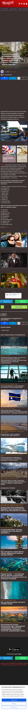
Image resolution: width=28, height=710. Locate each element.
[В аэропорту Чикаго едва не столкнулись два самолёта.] (14, 422)
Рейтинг (3, 164)
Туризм (4, 52)
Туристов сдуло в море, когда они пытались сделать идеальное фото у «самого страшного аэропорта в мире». (13, 482)
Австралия (16, 504)
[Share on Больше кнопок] (18, 78)
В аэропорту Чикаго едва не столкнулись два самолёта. (10, 434)
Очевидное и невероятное (10, 431)
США (23, 431)
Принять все (14, 700)
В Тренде (5, 8)
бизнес (6, 408)
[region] (14, 697)
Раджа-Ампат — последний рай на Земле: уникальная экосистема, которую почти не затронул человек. (14, 576)
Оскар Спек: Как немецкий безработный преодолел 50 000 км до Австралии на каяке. (14, 508)
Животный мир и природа (6, 572)
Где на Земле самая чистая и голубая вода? (13, 603)
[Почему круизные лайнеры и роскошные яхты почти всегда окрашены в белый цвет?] (14, 446)
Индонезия (18, 572)
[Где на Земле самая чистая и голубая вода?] (14, 590)
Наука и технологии (5, 504)
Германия (21, 504)
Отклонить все (14, 707)
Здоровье (3, 384)
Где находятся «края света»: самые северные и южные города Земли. (12, 553)
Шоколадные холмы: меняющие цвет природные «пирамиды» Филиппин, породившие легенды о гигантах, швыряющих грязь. (13, 628)
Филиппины (18, 622)
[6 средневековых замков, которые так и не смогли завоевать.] (14, 520)
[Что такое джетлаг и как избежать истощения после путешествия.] (14, 374)
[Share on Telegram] (13, 78)
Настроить (14, 703)
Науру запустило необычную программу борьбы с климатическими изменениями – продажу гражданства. (14, 411)
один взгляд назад (5, 505)
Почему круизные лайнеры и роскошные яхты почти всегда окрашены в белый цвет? (11, 459)
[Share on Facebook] (4, 78)
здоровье (11, 384)
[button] (19, 3)
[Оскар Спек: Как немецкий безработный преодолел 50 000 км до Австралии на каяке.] (14, 496)
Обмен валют (16, 663)
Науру (9, 408)
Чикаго (6, 432)
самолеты (19, 431)
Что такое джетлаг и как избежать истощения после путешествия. (12, 386)
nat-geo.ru (7, 227)
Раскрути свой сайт (6, 663)
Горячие (15, 8)
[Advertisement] (14, 26)
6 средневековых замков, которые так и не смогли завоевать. (11, 531)
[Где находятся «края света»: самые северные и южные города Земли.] (14, 542)
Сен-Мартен (12, 478)
